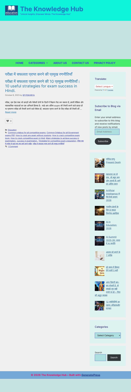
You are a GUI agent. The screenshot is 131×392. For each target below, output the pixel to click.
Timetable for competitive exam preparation (57, 141)
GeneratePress (90, 375)
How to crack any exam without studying (33, 135)
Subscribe (103, 141)
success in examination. (27, 141)
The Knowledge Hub (51, 9)
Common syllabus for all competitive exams (27, 132)
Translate (110, 90)
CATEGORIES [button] (37, 63)
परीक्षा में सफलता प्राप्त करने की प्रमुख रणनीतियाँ (48, 144)
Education (12, 130)
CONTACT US (80, 63)
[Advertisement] (65, 40)
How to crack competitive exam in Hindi (28, 138)
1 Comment (13, 146)
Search (98, 352)
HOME (19, 63)
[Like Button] (8, 121)
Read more (10, 112)
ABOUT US (60, 63)
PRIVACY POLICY (104, 63)
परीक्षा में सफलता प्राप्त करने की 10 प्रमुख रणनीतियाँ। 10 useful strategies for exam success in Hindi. (42, 86)
